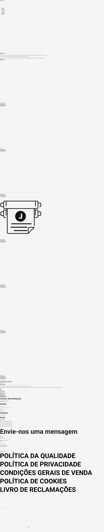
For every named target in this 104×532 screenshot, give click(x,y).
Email (1, 437)
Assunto (1, 438)
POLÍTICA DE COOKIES (33, 481)
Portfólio (3, 9)
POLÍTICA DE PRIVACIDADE (40, 464)
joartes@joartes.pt (2, 419)
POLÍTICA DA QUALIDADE (37, 456)
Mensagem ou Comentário (4, 440)
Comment (1, 441)
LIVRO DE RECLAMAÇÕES (38, 489)
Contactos (3, 10)
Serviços (3, 12)
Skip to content (2, 0)
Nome (1, 436)
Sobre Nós (3, 8)
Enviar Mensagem (3, 445)
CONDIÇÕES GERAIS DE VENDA (46, 473)
